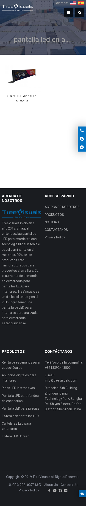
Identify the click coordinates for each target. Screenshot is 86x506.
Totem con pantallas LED (20, 416)
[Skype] (60, 490)
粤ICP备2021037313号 (24, 485)
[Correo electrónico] (66, 490)
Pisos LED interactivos (18, 388)
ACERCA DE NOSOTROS (62, 207)
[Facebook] (49, 490)
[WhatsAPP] (55, 490)
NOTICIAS (52, 222)
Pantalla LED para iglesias (20, 408)
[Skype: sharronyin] (82, 139)
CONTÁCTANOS (56, 230)
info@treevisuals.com (61, 380)
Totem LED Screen (15, 436)
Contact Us (69, 485)
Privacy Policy (55, 237)
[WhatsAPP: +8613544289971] (82, 147)
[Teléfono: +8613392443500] (82, 130)
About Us (51, 485)
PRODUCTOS (54, 215)
